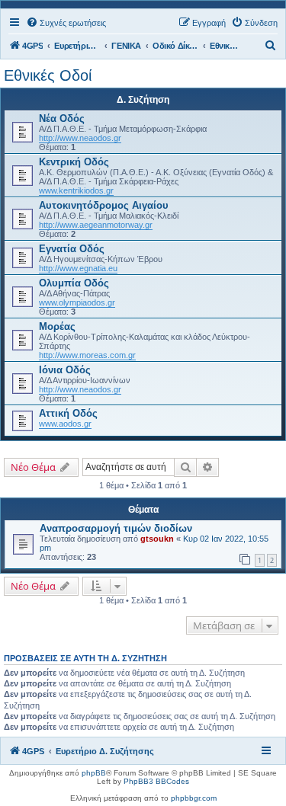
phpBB (94, 773)
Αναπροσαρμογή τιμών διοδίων (116, 528)
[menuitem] (66, 23)
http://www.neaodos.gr (80, 137)
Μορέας (57, 326)
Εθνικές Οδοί (48, 75)
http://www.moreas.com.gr (87, 355)
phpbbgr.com (194, 798)
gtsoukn (157, 538)
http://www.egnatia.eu (78, 268)
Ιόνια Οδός (65, 370)
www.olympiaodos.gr (77, 302)
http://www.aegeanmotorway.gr (96, 224)
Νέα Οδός (62, 118)
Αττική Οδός (68, 413)
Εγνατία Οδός (71, 248)
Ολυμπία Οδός (74, 283)
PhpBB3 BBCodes (156, 781)
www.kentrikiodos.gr (76, 190)
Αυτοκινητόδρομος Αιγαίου (104, 205)
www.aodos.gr (65, 423)
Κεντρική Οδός (74, 162)
